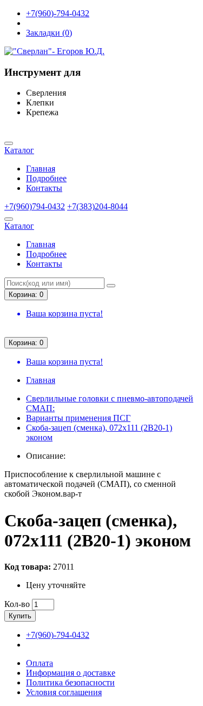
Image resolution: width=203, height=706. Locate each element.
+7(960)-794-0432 (57, 13)
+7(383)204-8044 (97, 206)
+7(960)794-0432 (34, 206)
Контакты (44, 188)
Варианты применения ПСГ (78, 418)
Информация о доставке (70, 672)
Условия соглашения (64, 692)
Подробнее (46, 178)
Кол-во (17, 604)
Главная (40, 168)
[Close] (8, 143)
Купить (20, 616)
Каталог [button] (19, 150)
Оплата (39, 663)
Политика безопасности (70, 682)
